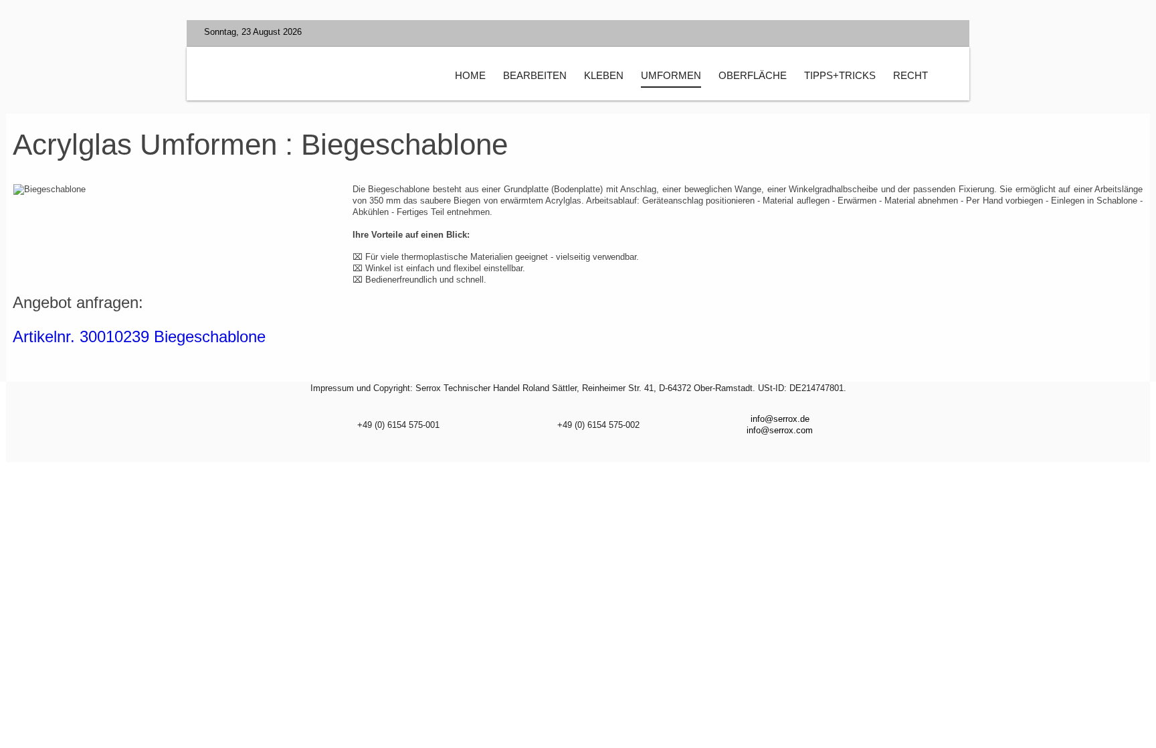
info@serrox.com (780, 430)
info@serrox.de (780, 419)
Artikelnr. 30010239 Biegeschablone (139, 336)
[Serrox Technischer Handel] (324, 77)
